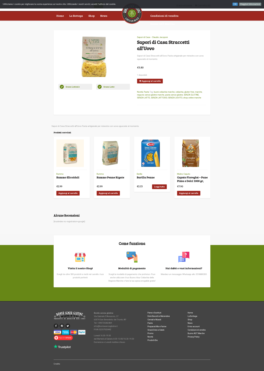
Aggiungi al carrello (151, 81)
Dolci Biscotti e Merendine (159, 316)
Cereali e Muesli (154, 320)
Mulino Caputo (183, 174)
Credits (57, 364)
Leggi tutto (159, 186)
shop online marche (192, 97)
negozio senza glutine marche (150, 95)
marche (198, 92)
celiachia (179, 92)
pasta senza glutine (174, 95)
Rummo (60, 174)
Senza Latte (109, 86)
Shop (91, 16)
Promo (150, 333)
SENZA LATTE (143, 97)
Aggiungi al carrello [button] (68, 193)
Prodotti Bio (153, 340)
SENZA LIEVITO (175, 97)
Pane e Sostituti (154, 313)
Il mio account (194, 326)
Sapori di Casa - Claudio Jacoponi (152, 37)
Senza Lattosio (73, 86)
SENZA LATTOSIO (159, 97)
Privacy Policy (194, 337)
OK (235, 4)
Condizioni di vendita (164, 16)
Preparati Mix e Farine (157, 326)
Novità (140, 92)
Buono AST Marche (162, 24)
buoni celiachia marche (164, 92)
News (103, 16)
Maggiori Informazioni (250, 4)
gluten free (189, 92)
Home (60, 16)
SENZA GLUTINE (191, 95)
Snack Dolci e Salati (156, 330)
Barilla (139, 174)
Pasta (146, 92)
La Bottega (76, 16)
